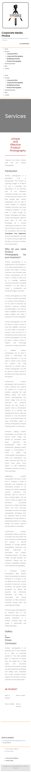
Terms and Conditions (12, 749)
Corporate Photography (15, 56)
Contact (7, 68)
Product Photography (14, 61)
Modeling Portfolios (13, 59)
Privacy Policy (9, 751)
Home (6, 49)
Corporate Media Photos (12, 34)
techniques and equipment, (15, 233)
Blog (6, 66)
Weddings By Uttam (10, 63)
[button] (15, 73)
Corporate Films (12, 54)
